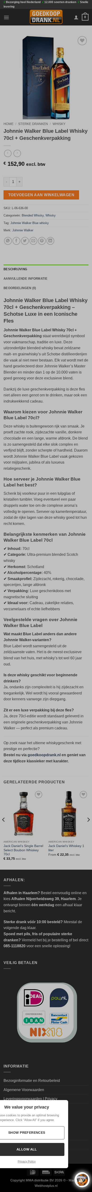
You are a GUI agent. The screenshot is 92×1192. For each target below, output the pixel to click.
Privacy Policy (27, 1161)
